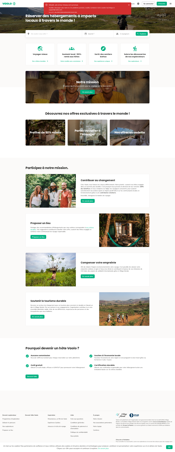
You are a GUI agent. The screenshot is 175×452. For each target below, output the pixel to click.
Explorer (143, 34)
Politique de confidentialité (79, 432)
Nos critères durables (39, 61)
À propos (96, 415)
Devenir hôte (32, 376)
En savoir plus (87, 92)
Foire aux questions (76, 419)
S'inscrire (161, 4)
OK (169, 447)
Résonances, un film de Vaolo (57, 419)
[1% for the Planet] (134, 415)
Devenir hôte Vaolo (31, 415)
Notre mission (97, 419)
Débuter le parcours (8, 423)
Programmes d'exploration (10, 419)
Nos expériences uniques (102, 61)
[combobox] (55, 34)
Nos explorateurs (133, 61)
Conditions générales (77, 423)
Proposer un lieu (38, 237)
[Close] (128, 4)
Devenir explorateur (9, 415)
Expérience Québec (54, 423)
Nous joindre (74, 436)
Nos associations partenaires (102, 423)
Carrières (96, 430)
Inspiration (51, 415)
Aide (72, 415)
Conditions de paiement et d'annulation (79, 427)
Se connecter (148, 4)
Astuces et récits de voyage (57, 426)
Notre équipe (97, 426)
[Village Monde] (121, 415)
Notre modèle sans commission (71, 61)
